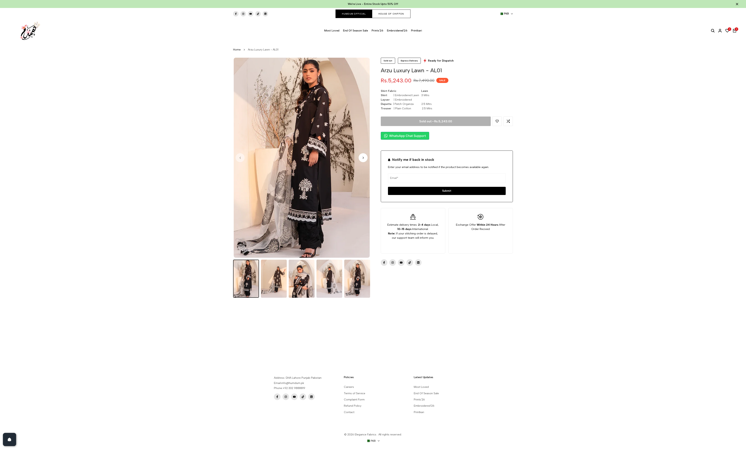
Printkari (419, 412)
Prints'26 (419, 399)
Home (237, 49)
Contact (349, 412)
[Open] (9, 439)
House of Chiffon (391, 13)
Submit (446, 190)
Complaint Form (354, 399)
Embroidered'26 (424, 405)
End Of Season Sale (426, 393)
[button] (497, 121)
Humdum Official (354, 13)
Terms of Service (354, 393)
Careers (349, 387)
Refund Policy (352, 405)
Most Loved (421, 387)
